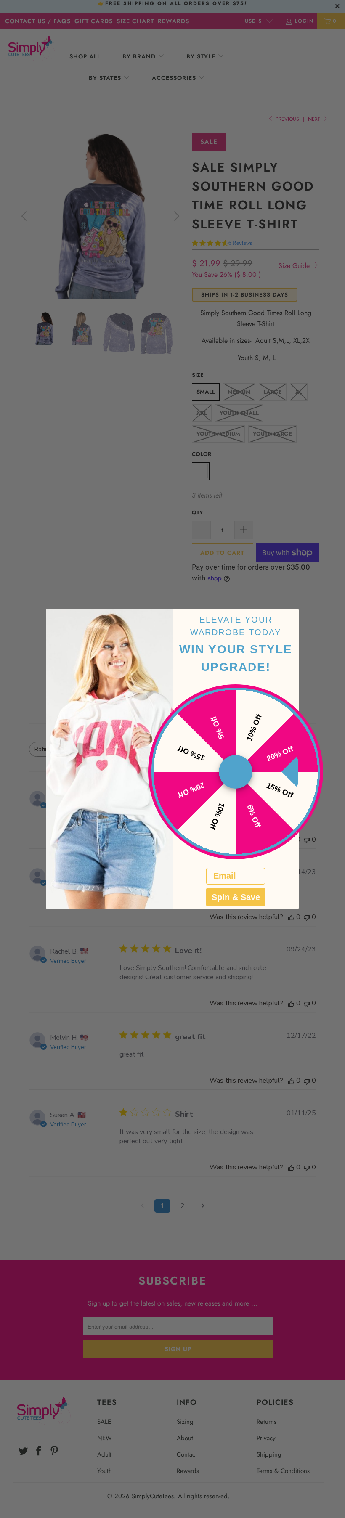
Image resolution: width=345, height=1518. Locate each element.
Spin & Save (236, 897)
